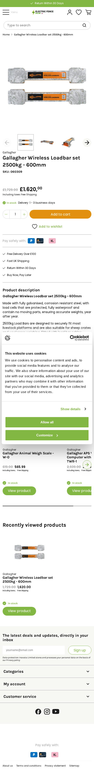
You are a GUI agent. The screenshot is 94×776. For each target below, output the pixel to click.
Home (6, 34)
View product (19, 490)
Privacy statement (55, 765)
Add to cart (60, 214)
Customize (44, 435)
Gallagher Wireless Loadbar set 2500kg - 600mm (28, 580)
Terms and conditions (28, 765)
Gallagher (9, 152)
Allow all (47, 422)
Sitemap (74, 765)
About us (8, 765)
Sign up (80, 650)
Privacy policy (13, 660)
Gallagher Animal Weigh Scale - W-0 (28, 455)
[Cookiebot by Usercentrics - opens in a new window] (70, 338)
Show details (70, 409)
